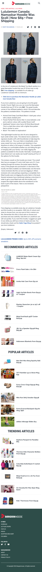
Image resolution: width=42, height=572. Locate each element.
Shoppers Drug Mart (7, 534)
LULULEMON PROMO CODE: (12, 239)
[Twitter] (28, 27)
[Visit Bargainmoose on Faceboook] (5, 544)
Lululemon (18, 8)
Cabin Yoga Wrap (25, 223)
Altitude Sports (6, 526)
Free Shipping (9, 8)
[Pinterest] (35, 27)
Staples (3, 529)
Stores (3, 522)
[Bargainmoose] (21, 3)
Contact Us (4, 555)
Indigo (3, 531)
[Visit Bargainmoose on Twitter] (2, 544)
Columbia (4, 536)
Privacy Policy (5, 557)
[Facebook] (31, 27)
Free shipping (9, 90)
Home (2, 8)
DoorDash (4, 524)
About (3, 552)
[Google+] (39, 27)
